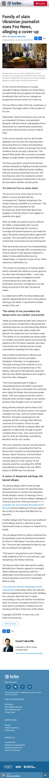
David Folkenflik (18, 36)
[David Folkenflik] (7, 645)
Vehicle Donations (11, 728)
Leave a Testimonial (12, 750)
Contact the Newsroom (13, 748)
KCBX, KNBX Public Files (13, 707)
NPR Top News (10, 624)
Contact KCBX (10, 742)
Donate (41, 3)
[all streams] (46, 775)
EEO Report (9, 704)
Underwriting (9, 730)
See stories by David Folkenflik (29, 653)
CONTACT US (10, 738)
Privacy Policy (10, 712)
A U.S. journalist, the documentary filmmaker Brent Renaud (23, 504)
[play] (3, 775)
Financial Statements (13, 710)
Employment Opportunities (15, 745)
